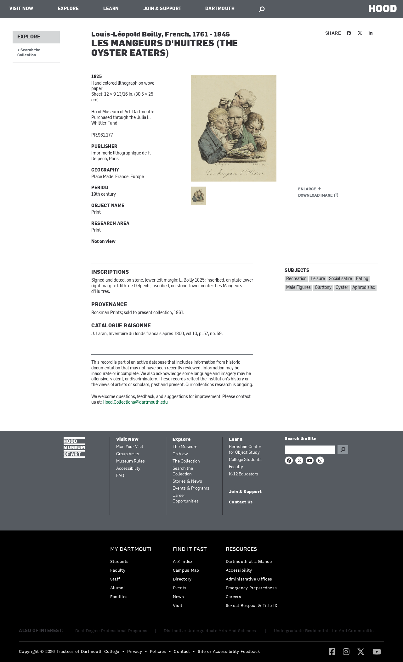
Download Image (315, 196)
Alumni (117, 588)
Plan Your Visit (129, 447)
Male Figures (298, 287)
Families (119, 596)
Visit (178, 605)
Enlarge (307, 189)
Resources (241, 549)
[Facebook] (332, 651)
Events (180, 588)
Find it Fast (190, 549)
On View (180, 454)
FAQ (120, 476)
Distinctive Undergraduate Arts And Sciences (210, 630)
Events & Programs (191, 488)
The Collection (186, 461)
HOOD (383, 8)
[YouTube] (376, 651)
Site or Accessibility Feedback (229, 651)
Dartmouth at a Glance (249, 561)
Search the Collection (183, 471)
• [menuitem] (123, 651)
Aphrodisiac (363, 287)
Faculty (236, 467)
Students (119, 561)
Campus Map (186, 570)
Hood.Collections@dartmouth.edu (135, 402)
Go (343, 449)
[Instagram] (346, 651)
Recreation (296, 279)
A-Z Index (183, 561)
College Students (245, 459)
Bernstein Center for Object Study (245, 450)
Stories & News (187, 481)
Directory (182, 579)
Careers (233, 596)
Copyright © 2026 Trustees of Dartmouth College (69, 651)
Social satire (340, 279)
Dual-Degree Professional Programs (111, 630)
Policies (158, 651)
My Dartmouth (132, 549)
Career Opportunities (186, 498)
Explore (68, 9)
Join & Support (162, 9)
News (178, 596)
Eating (362, 279)
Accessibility (128, 468)
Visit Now (21, 9)
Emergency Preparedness (251, 588)
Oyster (342, 287)
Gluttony (323, 287)
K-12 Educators (243, 474)
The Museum (185, 447)
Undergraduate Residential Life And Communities (325, 630)
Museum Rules (130, 461)
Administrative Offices (249, 579)
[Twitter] (361, 651)
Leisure (318, 279)
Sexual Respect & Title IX (251, 605)
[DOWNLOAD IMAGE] (266, 128)
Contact (182, 651)
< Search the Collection (28, 52)
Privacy (134, 651)
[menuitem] (133, 574)
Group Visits (127, 454)
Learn (111, 9)
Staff (115, 579)
